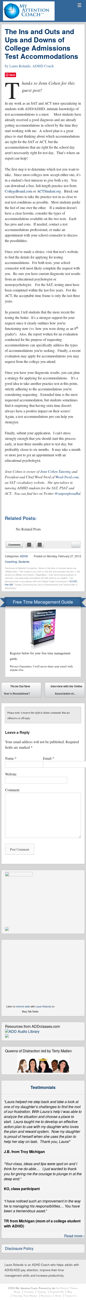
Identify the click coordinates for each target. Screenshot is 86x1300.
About (58, 1295)
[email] (76, 544)
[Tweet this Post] (40, 544)
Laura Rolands (43, 1006)
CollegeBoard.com (18, 191)
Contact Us (70, 1295)
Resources (46, 1295)
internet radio (23, 1006)
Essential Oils (57, 1291)
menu (79, 5)
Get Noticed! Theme (67, 1288)
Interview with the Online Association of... (66, 690)
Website (11, 774)
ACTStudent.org (49, 191)
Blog (69, 1291)
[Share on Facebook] (29, 544)
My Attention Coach (19, 20)
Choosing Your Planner (25, 1295)
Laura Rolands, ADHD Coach (31, 65)
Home (17, 1291)
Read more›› (74, 1235)
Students (23, 561)
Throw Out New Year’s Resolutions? (17, 690)
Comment (14, 544)
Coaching (29, 1291)
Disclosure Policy (19, 1248)
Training (41, 1291)
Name (11, 758)
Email (48, 758)
